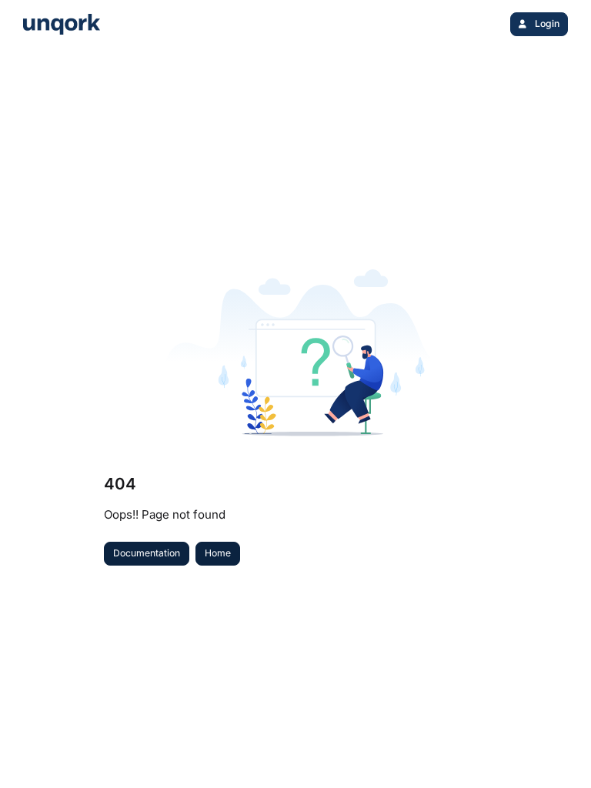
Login (546, 23)
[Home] (61, 24)
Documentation (146, 553)
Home (218, 553)
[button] (556, 749)
